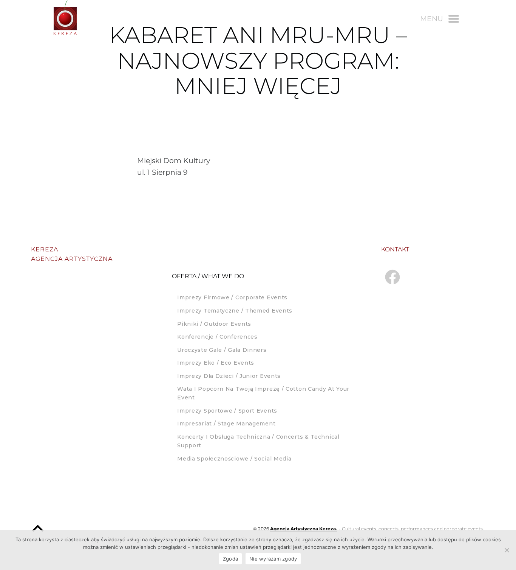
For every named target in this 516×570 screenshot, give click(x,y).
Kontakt (395, 249)
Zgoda (230, 559)
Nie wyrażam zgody (273, 559)
